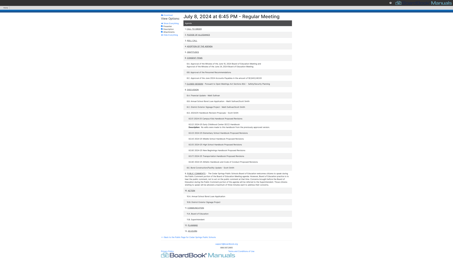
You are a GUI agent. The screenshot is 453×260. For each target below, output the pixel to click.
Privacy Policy (167, 251)
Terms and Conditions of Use (241, 251)
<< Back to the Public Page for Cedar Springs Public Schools (188, 237)
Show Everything (171, 23)
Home (5, 8)
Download (168, 15)
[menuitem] (390, 3)
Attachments (169, 32)
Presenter (167, 26)
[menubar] (226, 3)
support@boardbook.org (226, 244)
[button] (390, 3)
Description (168, 29)
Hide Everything (170, 35)
